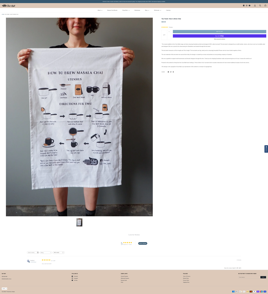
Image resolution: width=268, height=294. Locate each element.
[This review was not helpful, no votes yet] (239, 268)
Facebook (76, 276)
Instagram (76, 278)
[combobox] (46, 252)
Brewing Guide (124, 280)
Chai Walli (4, 291)
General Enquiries (124, 276)
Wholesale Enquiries (125, 278)
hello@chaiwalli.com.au (6, 278)
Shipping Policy (186, 282)
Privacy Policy (186, 280)
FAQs (122, 282)
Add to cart (219, 31)
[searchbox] (32, 252)
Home (3, 14)
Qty (164, 34)
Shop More (125, 10)
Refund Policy (186, 278)
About (99, 10)
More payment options (219, 39)
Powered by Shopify (11, 291)
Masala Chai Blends (112, 10)
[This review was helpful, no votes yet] (237, 268)
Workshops (137, 10)
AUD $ (4, 288)
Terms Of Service (186, 276)
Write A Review (142, 243)
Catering (168, 10)
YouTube (75, 280)
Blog (146, 10)
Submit (263, 277)
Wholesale (157, 10)
